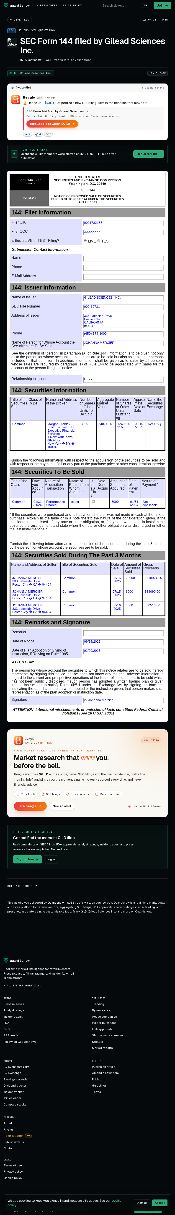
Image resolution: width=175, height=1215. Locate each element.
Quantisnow (47, 30)
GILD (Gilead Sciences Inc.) (99, 911)
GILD (30, 73)
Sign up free (25, 859)
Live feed (21, 19)
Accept (160, 1203)
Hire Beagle (27, 806)
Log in (51, 859)
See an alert (62, 806)
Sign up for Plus (146, 154)
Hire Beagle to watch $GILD (50, 124)
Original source (20, 886)
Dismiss (142, 1203)
